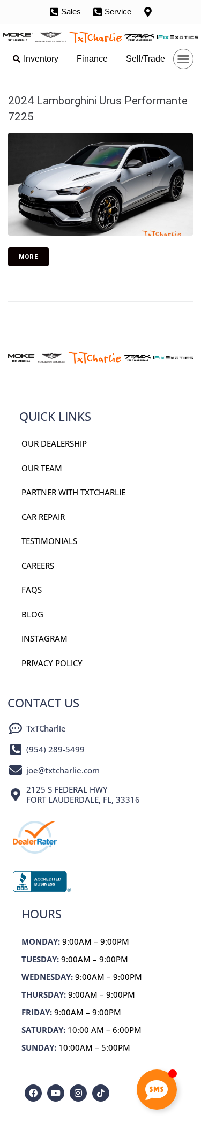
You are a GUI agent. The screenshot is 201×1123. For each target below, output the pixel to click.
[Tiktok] (100, 1093)
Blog (32, 614)
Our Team (41, 468)
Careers (37, 565)
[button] (183, 59)
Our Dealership (54, 443)
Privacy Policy (52, 663)
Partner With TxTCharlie (73, 492)
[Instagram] (78, 1093)
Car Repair (43, 516)
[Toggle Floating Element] (157, 1089)
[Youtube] (55, 1093)
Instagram (44, 638)
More (28, 256)
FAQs (31, 589)
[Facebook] (33, 1093)
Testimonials (49, 541)
